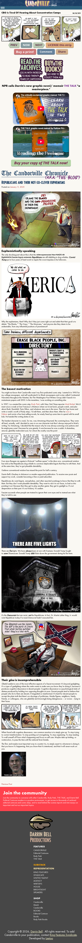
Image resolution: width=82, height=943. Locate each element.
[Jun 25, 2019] (39, 45)
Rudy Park (35, 404)
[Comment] (46, 52)
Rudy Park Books (40, 919)
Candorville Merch (38, 903)
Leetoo (49, 938)
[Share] (62, 52)
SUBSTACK (40, 864)
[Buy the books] (53, 69)
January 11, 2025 (17, 187)
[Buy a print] (25, 52)
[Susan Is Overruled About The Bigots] (14, 45)
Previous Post (7, 784)
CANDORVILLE (40, 850)
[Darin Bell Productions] (41, 828)
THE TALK (38, 858)
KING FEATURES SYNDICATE (41, 873)
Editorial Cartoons (41, 853)
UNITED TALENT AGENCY (41, 879)
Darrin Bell (37, 931)
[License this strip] (60, 45)
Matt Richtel (70, 404)
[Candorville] (41, 3)
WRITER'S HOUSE (38, 885)
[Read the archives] (30, 69)
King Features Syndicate (63, 935)
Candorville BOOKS (38, 909)
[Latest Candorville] (26, 45)
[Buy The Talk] (41, 163)
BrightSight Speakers (40, 891)
